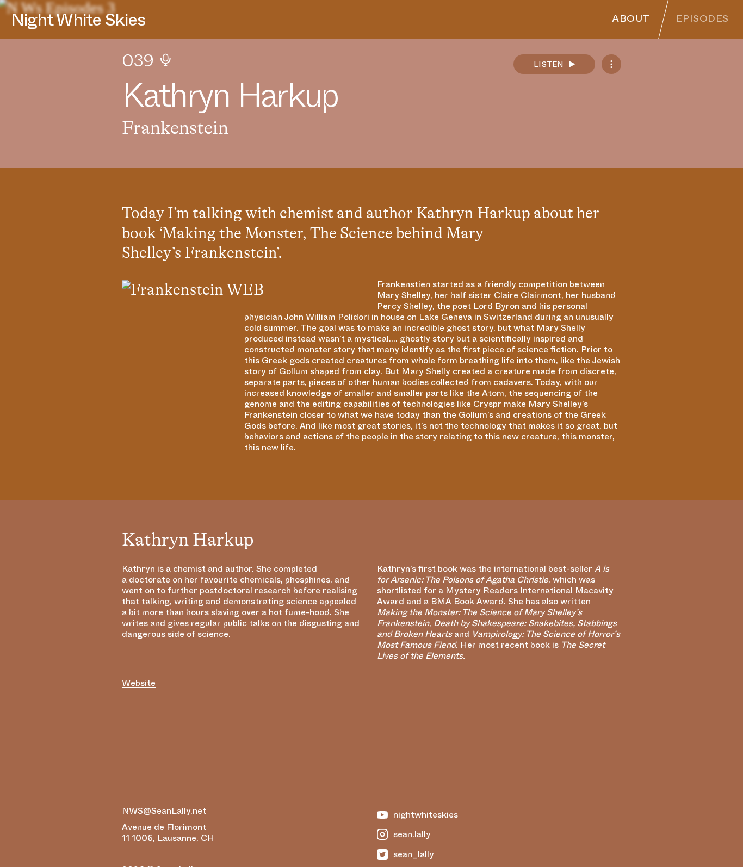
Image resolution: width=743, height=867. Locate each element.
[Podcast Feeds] (611, 64)
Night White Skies (78, 19)
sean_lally (413, 854)
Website (139, 683)
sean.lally (412, 834)
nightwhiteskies (425, 814)
